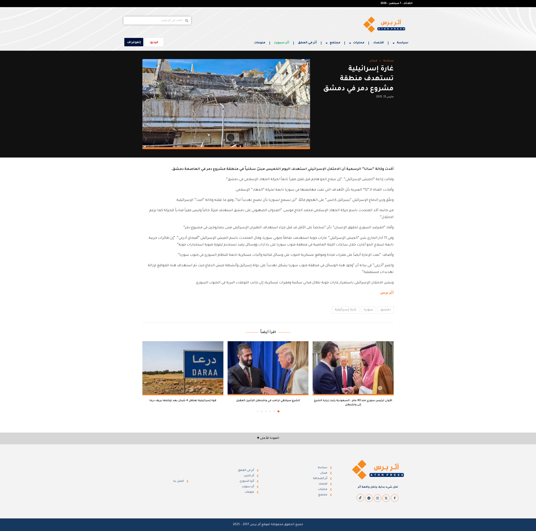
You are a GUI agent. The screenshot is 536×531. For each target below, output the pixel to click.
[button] (148, 376)
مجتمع (335, 43)
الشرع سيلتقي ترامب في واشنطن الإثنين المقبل (268, 400)
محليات (358, 43)
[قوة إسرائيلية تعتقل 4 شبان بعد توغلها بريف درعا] (182, 368)
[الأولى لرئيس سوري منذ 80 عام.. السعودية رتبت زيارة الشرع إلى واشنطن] (353, 368)
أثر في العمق (307, 43)
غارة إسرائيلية (346, 310)
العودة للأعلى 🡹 (268, 438)
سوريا (368, 310)
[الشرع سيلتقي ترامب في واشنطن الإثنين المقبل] (268, 368)
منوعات (259, 43)
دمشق (385, 310)
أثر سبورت (281, 43)
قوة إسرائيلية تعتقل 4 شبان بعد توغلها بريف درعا (182, 400)
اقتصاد (378, 43)
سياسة (402, 43)
